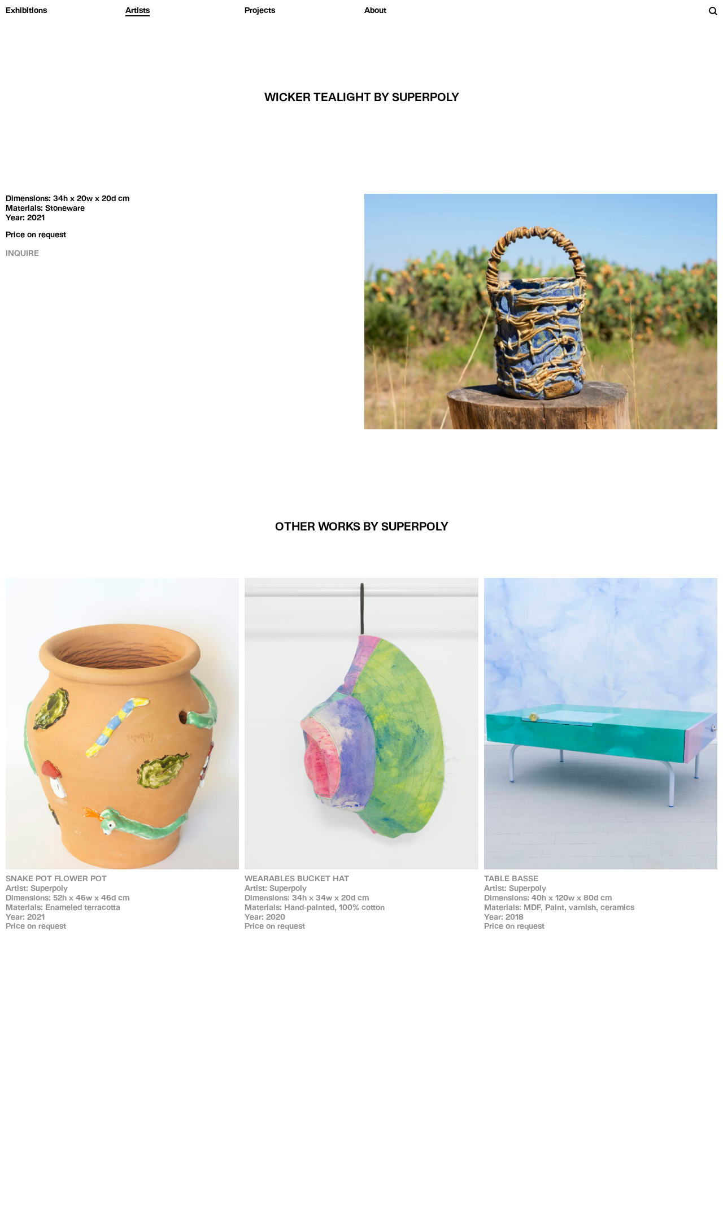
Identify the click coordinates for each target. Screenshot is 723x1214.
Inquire (22, 253)
